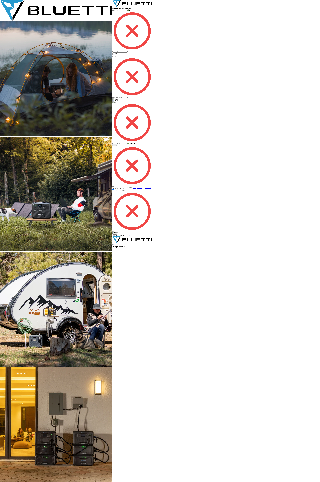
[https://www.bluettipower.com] (56, 20)
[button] (114, 234)
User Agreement (137, 188)
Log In (128, 235)
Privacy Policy (148, 188)
